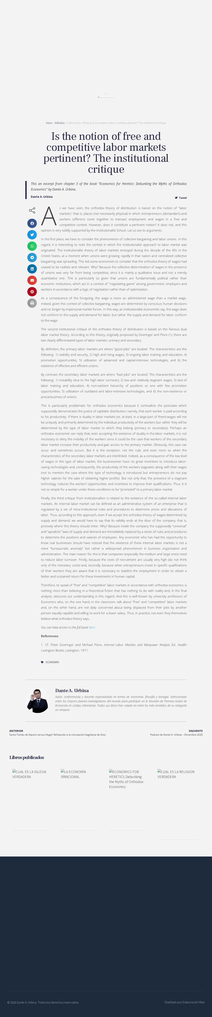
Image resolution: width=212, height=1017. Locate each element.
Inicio (49, 122)
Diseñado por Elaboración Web (185, 1002)
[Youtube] (39, 963)
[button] (32, 223)
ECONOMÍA (52, 662)
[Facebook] (11, 963)
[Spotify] (30, 963)
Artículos (59, 122)
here (92, 627)
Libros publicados (26, 757)
